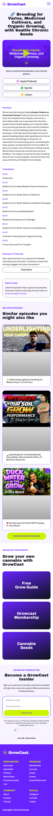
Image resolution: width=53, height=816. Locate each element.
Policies (7, 802)
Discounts (8, 765)
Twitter (32, 802)
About (6, 794)
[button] (26, 53)
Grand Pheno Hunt (37, 780)
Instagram (34, 794)
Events (32, 777)
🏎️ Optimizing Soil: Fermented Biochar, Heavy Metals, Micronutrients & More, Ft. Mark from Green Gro (24, 457)
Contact (7, 798)
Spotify (8, 294)
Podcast (7, 773)
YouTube (33, 798)
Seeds (32, 773)
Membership (35, 765)
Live (5, 784)
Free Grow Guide (11, 780)
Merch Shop (8, 777)
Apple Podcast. (20, 294)
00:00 (5, 174)
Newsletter (8, 769)
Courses (33, 769)
